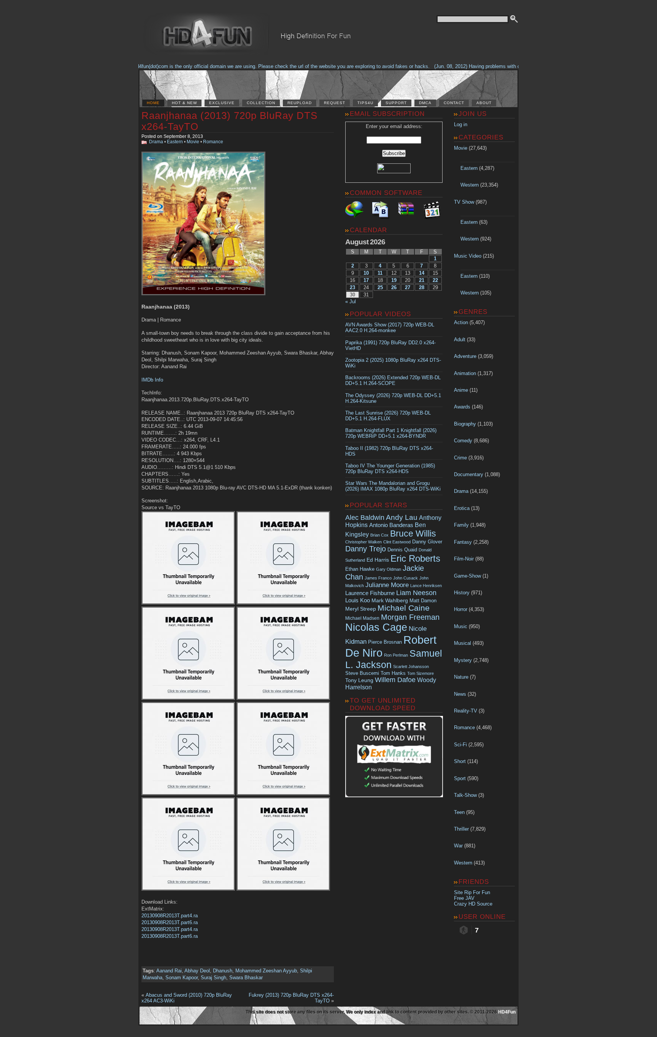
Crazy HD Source (473, 904)
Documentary (468, 474)
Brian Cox (379, 535)
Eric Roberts (415, 558)
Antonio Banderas (391, 525)
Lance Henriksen (426, 585)
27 (407, 287)
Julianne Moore (387, 585)
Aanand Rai (169, 971)
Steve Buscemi (362, 673)
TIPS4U (365, 103)
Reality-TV (465, 711)
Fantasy (463, 542)
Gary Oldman (388, 569)
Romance (213, 141)
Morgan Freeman (410, 617)
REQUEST (334, 103)
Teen (459, 812)
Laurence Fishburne (370, 593)
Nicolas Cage (376, 627)
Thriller (461, 829)
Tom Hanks (393, 673)
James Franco (378, 578)
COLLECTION (261, 103)
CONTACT (454, 103)
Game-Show (467, 576)
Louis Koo (357, 600)
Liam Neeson (416, 593)
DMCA (425, 103)
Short (460, 761)
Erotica (462, 508)
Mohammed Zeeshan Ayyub (266, 971)
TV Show (464, 202)
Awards (462, 407)
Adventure (465, 356)
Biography (465, 424)
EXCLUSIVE (222, 103)
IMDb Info (152, 380)
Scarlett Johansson (411, 666)
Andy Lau (401, 517)
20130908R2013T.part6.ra (169, 922)
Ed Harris (378, 560)
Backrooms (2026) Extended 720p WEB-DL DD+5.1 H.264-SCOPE (393, 380)
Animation (465, 373)
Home (153, 103)
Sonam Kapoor (181, 977)
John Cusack (405, 578)
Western (469, 185)
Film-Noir (464, 559)
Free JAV (464, 898)
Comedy (463, 440)
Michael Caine (404, 608)
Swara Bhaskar (246, 977)
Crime (460, 458)
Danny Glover (427, 542)
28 (421, 287)
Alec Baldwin (364, 517)
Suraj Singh (213, 977)
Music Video (467, 256)
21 (421, 280)
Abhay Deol (197, 971)
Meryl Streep (360, 609)
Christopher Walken (363, 542)
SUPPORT (396, 103)
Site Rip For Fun (472, 892)
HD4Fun (507, 1012)
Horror (460, 609)
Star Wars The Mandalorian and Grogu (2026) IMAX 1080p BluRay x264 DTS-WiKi (393, 486)
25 (380, 287)
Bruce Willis (413, 533)
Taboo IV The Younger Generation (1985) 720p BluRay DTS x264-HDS (390, 468)
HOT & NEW (184, 103)
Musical (462, 643)
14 (421, 273)
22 (435, 280)
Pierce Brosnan (385, 642)
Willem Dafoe (395, 680)
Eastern (175, 141)
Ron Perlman (396, 655)
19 (394, 280)
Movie (193, 141)
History (462, 592)
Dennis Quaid (402, 550)
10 (366, 273)
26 (394, 287)
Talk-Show (465, 795)
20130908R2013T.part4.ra (169, 915)
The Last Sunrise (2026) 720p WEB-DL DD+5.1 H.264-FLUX (388, 415)
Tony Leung (359, 680)
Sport (460, 778)
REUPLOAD (299, 103)
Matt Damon (422, 600)
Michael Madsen (362, 618)
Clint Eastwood (397, 542)
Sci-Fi (460, 744)
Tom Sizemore (420, 673)
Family (461, 525)
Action (461, 322)
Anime (461, 390)
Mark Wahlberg (389, 600)
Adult (459, 339)
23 (352, 287)
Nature (461, 677)
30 (352, 295)
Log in (460, 124)
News (460, 694)
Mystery (463, 660)
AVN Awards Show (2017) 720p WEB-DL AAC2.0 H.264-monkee (389, 327)
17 (366, 280)
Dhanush (222, 971)
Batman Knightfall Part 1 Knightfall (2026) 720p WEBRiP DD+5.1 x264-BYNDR (390, 433)
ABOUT (484, 103)
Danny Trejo (365, 549)
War (458, 846)
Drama (156, 141)
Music (460, 626)
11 (380, 273)
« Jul (350, 301)
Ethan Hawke (360, 569)
